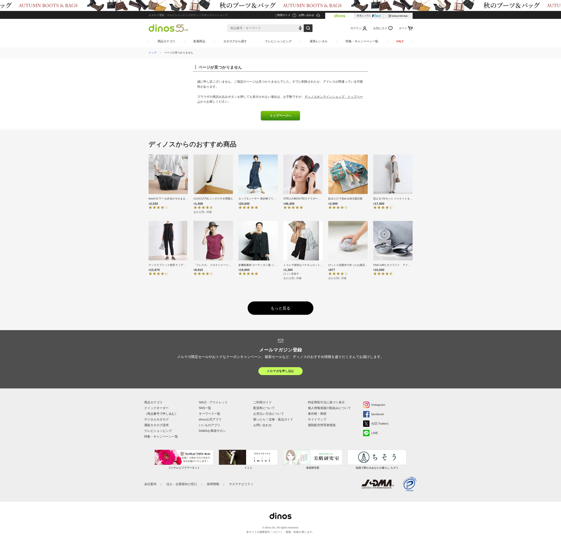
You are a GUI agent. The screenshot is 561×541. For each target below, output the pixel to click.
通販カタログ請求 (156, 425)
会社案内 (150, 484)
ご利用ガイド (262, 402)
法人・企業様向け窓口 (181, 484)
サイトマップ (317, 419)
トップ (152, 52)
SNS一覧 (205, 408)
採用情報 (213, 484)
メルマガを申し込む (280, 371)
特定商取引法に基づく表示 (326, 402)
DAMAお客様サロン (212, 430)
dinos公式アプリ (210, 419)
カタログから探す (235, 41)
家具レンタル (319, 41)
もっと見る (280, 308)
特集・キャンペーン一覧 (362, 41)
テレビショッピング (278, 41)
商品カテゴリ (166, 41)
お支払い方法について (268, 413)
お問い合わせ (262, 425)
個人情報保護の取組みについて (329, 408)
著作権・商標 (317, 413)
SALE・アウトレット (213, 402)
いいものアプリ (209, 425)
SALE (399, 41)
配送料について (264, 408)
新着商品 (199, 41)
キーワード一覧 (209, 413)
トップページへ (280, 115)
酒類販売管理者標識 (322, 425)
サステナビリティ (241, 484)
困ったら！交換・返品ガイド (273, 419)
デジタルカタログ (156, 419)
